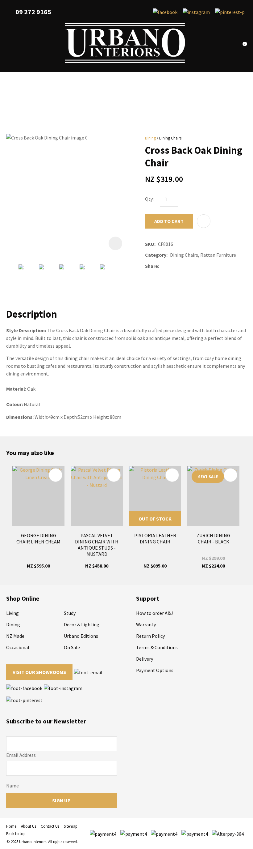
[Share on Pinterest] (189, 266)
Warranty (146, 624)
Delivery (144, 659)
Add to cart (169, 221)
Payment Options (154, 670)
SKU (149, 244)
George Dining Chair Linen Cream (38, 538)
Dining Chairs (170, 138)
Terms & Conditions (157, 647)
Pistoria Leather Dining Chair (155, 538)
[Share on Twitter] (171, 266)
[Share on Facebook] (163, 266)
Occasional (17, 647)
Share (151, 266)
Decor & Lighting (81, 624)
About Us (28, 826)
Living (12, 613)
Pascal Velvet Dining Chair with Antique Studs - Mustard (96, 544)
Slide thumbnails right (123, 276)
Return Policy (150, 636)
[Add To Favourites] (203, 221)
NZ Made (15, 636)
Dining (150, 138)
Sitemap (70, 826)
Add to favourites (55, 475)
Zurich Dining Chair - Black (213, 538)
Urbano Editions (81, 636)
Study (70, 613)
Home (11, 826)
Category (155, 255)
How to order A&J (154, 613)
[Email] (180, 266)
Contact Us (50, 826)
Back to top (16, 833)
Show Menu (10, 43)
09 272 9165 (33, 12)
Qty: (149, 199)
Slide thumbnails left (12, 276)
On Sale (72, 647)
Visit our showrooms (39, 672)
